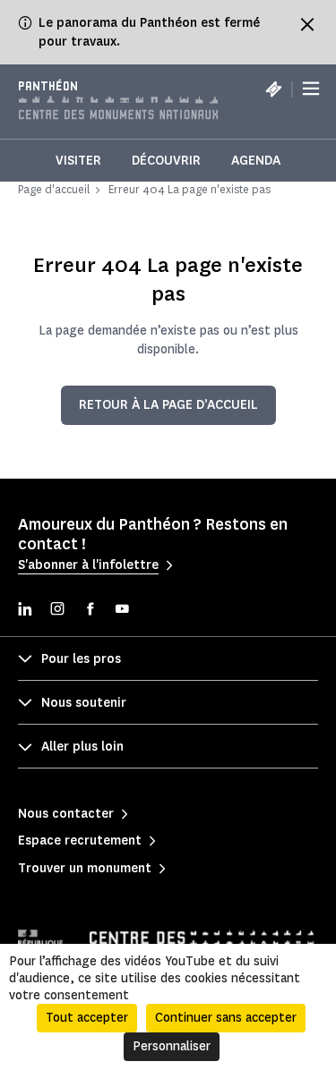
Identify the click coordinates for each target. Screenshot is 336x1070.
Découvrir (166, 160)
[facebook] (89, 610)
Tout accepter (87, 1017)
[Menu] (311, 89)
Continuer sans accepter (226, 1017)
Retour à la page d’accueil (168, 404)
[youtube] (122, 610)
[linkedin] (25, 610)
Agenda (255, 160)
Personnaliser (172, 1046)
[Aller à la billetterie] (273, 89)
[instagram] (57, 610)
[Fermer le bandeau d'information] (307, 24)
